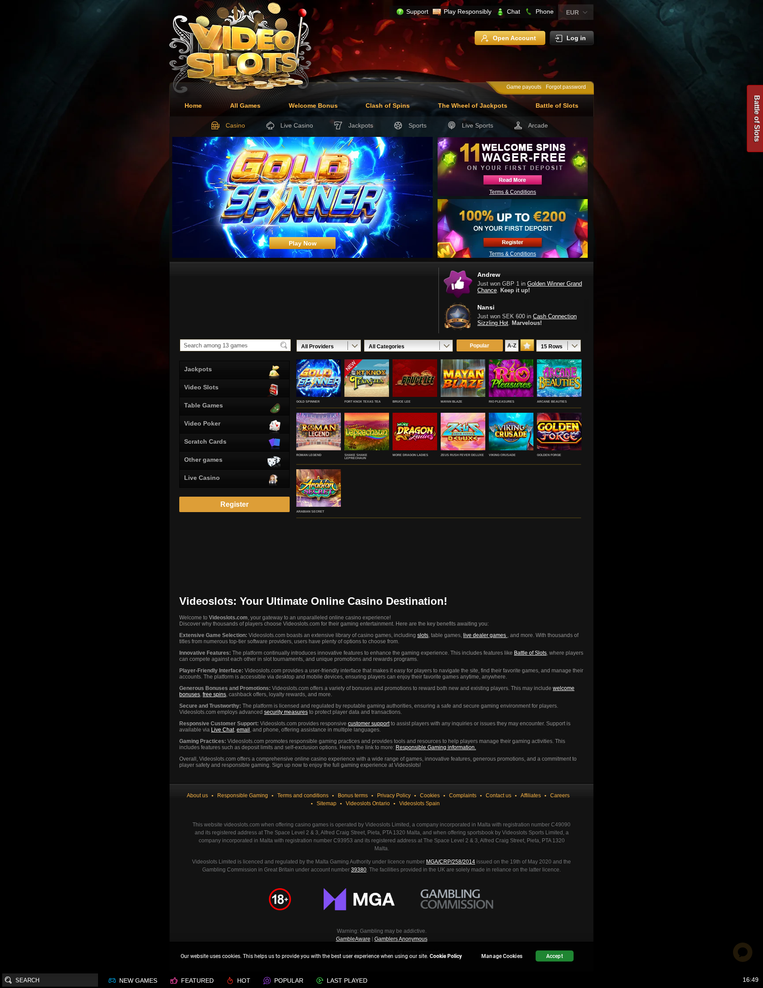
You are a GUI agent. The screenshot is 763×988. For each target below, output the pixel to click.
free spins (214, 694)
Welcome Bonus (313, 105)
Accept (554, 956)
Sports (417, 125)
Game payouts (523, 87)
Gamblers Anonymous (400, 939)
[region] (381, 957)
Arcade (538, 125)
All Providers (317, 346)
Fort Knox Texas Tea (362, 401)
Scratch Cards (205, 441)
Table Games (203, 405)
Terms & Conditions (512, 192)
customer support (368, 723)
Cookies (430, 795)
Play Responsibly (467, 11)
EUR (572, 12)
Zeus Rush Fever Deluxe (462, 454)
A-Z (511, 346)
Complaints (462, 795)
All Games (245, 105)
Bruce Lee (402, 401)
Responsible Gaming (242, 795)
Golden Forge (549, 454)
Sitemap (326, 803)
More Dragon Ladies (410, 454)
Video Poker (202, 423)
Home (193, 105)
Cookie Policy (446, 956)
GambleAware (353, 939)
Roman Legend (308, 454)
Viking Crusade (502, 454)
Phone (545, 11)
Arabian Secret (310, 511)
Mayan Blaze (451, 401)
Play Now (318, 387)
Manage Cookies (501, 956)
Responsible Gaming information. (436, 747)
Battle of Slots (557, 105)
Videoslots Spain (419, 803)
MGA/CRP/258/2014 (450, 862)
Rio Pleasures (501, 401)
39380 (358, 870)
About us (197, 795)
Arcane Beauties (552, 401)
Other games (203, 459)
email (243, 730)
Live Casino (297, 125)
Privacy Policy (394, 795)
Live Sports (477, 125)
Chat (513, 11)
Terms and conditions (303, 795)
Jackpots (361, 125)
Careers (560, 795)
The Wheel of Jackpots (472, 105)
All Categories (386, 346)
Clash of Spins (388, 105)
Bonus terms (353, 795)
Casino (235, 125)
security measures (286, 712)
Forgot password (566, 87)
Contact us (498, 795)
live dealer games (485, 635)
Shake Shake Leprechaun (355, 456)
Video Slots (201, 387)
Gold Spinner (308, 401)
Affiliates (531, 795)
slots (422, 635)
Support (417, 11)
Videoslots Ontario (368, 803)
